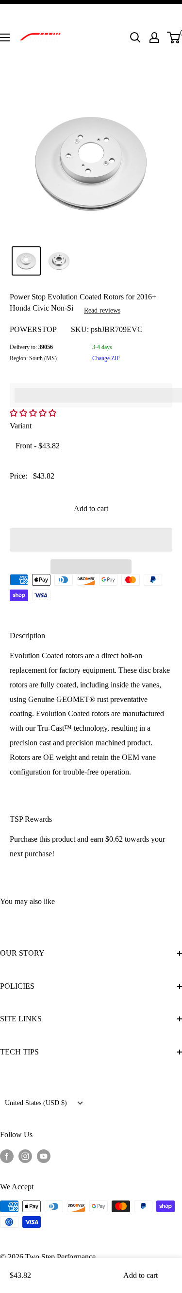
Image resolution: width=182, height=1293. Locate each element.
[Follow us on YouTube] (43, 1155)
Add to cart (91, 508)
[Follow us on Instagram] (25, 1155)
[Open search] (135, 37)
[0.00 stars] (34, 413)
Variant (21, 426)
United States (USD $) (36, 1103)
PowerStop (33, 329)
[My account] (154, 37)
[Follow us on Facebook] (7, 1155)
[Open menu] (5, 37)
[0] (174, 37)
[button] (91, 540)
